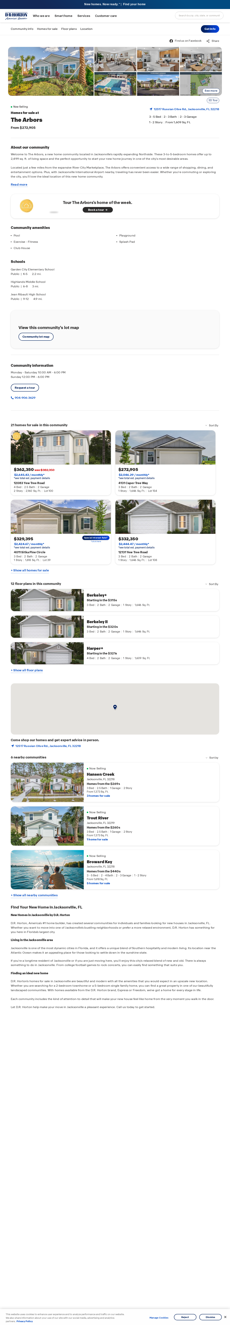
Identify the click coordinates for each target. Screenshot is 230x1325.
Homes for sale (47, 29)
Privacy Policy (25, 1321)
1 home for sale (97, 839)
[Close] (225, 1317)
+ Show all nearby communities (34, 895)
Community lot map (36, 337)
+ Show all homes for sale (30, 570)
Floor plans (69, 29)
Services (83, 16)
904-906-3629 (24, 398)
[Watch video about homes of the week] (38, 205)
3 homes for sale (98, 796)
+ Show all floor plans (27, 670)
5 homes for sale (98, 883)
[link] (51, 71)
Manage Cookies (159, 1317)
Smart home (64, 16)
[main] (115, 680)
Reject (185, 1317)
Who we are (41, 16)
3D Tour (213, 100)
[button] (210, 29)
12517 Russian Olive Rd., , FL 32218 (186, 109)
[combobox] (199, 15)
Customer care (106, 16)
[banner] (115, 4)
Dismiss (210, 1317)
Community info (22, 29)
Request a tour (25, 388)
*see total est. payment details (32, 476)
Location (86, 29)
